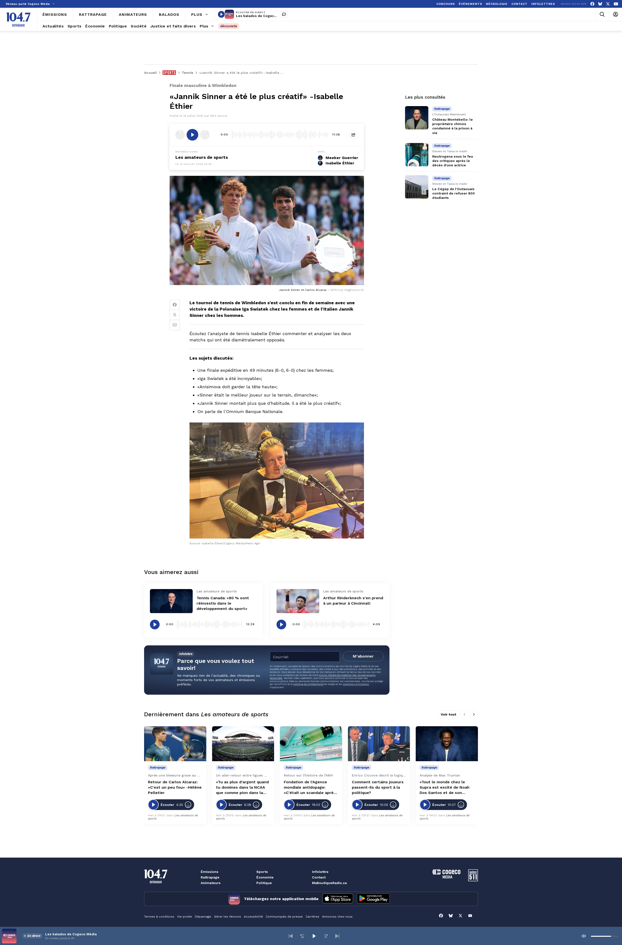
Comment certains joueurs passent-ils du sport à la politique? (378, 787)
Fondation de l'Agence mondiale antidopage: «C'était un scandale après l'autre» (310, 787)
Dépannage (203, 916)
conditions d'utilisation (356, 684)
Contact (319, 877)
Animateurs (211, 883)
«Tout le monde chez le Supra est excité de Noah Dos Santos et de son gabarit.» (444, 787)
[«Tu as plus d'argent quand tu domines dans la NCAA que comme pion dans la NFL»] (243, 743)
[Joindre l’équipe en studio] (284, 14)
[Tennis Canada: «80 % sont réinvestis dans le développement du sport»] (171, 601)
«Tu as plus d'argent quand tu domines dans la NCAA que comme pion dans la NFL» (242, 787)
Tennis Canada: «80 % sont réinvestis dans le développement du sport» (223, 603)
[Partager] (353, 134)
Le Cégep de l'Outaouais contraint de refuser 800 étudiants (453, 193)
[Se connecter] (615, 14)
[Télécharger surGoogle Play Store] (373, 899)
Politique (264, 883)
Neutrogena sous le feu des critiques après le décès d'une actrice (452, 160)
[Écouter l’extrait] (192, 135)
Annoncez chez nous (337, 916)
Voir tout (448, 714)
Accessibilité (253, 916)
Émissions (209, 872)
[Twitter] (175, 315)
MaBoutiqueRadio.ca (329, 883)
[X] (608, 4)
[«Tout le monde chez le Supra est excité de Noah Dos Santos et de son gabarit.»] (447, 743)
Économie (265, 877)
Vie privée (184, 916)
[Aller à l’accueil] (18, 19)
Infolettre (320, 872)
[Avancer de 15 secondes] (204, 134)
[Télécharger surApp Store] (337, 899)
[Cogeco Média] (446, 877)
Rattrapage (210, 877)
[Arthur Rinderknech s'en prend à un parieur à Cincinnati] (297, 601)
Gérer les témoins (227, 916)
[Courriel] (175, 325)
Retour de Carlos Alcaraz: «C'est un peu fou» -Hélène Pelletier (175, 787)
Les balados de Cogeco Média (261, 16)
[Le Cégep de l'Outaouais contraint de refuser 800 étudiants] (416, 187)
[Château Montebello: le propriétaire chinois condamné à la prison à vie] (416, 117)
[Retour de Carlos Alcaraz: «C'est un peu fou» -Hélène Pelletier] (175, 743)
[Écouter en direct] (221, 14)
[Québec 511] (473, 880)
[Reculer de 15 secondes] (180, 134)
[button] (290, 936)
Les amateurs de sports (201, 157)
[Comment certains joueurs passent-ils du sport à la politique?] (379, 743)
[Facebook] (592, 4)
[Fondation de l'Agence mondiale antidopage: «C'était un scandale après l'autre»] (311, 743)
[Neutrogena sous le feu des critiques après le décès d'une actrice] (416, 154)
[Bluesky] (600, 4)
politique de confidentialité (308, 684)
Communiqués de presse (284, 916)
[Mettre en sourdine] (583, 936)
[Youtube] (616, 4)
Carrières (312, 916)
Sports (262, 872)
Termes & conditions (159, 916)
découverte (228, 26)
